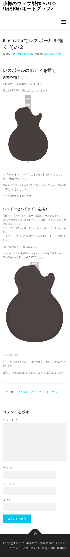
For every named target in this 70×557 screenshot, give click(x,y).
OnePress (29, 548)
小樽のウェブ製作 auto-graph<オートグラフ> (30, 6)
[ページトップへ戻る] (35, 534)
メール (9, 484)
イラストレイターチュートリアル (37, 392)
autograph (52, 53)
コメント (10, 420)
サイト (7, 500)
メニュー (63, 22)
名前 (7, 467)
